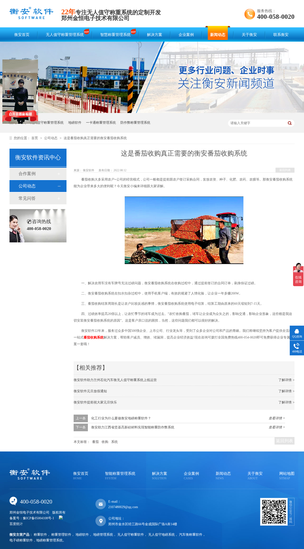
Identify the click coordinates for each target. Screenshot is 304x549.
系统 (114, 442)
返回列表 (285, 170)
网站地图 (286, 475)
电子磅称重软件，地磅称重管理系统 (36, 540)
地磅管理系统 (103, 534)
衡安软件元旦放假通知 (90, 391)
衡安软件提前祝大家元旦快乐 (95, 402)
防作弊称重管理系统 (135, 122)
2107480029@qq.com (123, 507)
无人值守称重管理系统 (65, 35)
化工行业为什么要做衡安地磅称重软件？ (121, 418)
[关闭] (36, 57)
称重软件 (40, 534)
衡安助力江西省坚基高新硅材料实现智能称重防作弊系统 (132, 427)
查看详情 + (277, 418)
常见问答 (27, 198)
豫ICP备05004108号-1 (38, 518)
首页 (35, 138)
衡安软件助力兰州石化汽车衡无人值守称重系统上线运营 (115, 380)
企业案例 (186, 35)
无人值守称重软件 (130, 534)
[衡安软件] (31, 18)
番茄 (95, 442)
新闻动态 (217, 35)
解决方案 (154, 35)
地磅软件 (74, 122)
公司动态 (51, 138)
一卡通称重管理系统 (101, 122)
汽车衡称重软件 (190, 534)
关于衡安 (249, 35)
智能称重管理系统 (120, 475)
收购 (105, 442)
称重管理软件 (61, 534)
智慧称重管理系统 (115, 35)
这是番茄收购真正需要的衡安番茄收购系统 (95, 138)
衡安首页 (21, 35)
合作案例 (27, 173)
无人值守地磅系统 (161, 534)
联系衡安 (281, 35)
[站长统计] (61, 518)
